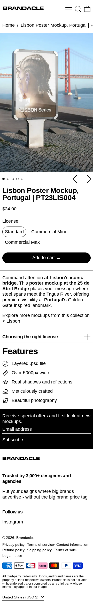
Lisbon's (59, 277)
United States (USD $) (21, 597)
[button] (77, 9)
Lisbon (13, 321)
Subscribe (12, 439)
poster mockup (46, 283)
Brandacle (24, 538)
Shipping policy (39, 550)
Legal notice (12, 555)
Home (8, 25)
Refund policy (13, 550)
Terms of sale (65, 550)
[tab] (3, 179)
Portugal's (55, 299)
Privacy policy (13, 544)
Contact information (72, 544)
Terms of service (40, 544)
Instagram (12, 521)
